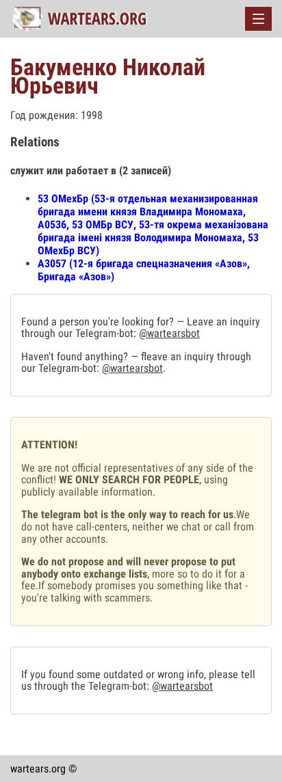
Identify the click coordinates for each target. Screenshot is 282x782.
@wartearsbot (169, 333)
